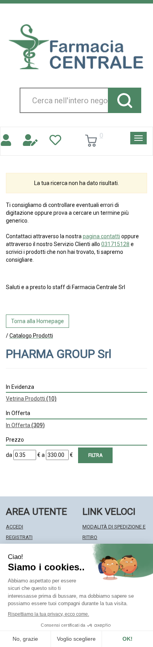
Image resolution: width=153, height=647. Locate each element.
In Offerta (25, 425)
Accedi (14, 527)
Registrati (19, 537)
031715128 (115, 244)
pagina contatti (101, 236)
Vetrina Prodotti (31, 398)
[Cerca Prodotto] (124, 100)
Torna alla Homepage (37, 321)
